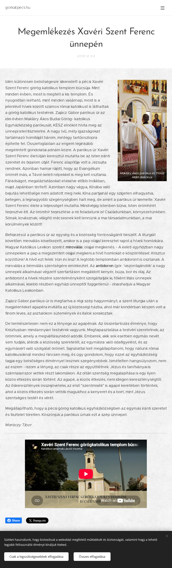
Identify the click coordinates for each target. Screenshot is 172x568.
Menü (162, 8)
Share (16, 520)
